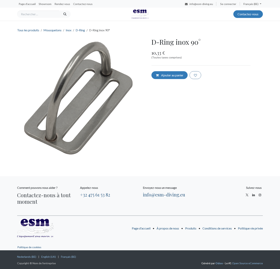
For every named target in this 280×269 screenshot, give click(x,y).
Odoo (219, 263)
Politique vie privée (250, 228)
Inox (68, 30)
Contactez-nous (248, 14)
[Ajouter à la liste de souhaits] (195, 75)
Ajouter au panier (172, 75)
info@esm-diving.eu (164, 194)
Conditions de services (217, 228)
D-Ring (80, 30)
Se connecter (228, 4)
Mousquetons (52, 30)
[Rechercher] (65, 14)
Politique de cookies (29, 247)
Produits (190, 228)
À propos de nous (168, 228)
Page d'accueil (141, 228)
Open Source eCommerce (247, 263)
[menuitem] (27, 3)
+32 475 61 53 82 (95, 194)
